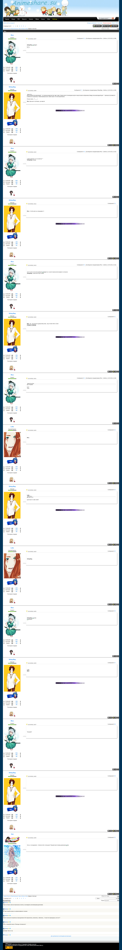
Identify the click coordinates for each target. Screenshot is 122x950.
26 (115, 611)
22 (84, 378)
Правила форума (107, 23)
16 (84, 38)
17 (81, 90)
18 (84, 151)
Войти (5, 23)
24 (115, 489)
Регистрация (11, 23)
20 (84, 264)
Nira (27, 28)
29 (115, 776)
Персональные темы (16, 28)
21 (115, 316)
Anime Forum (7, 28)
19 (115, 203)
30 (115, 837)
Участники (99, 23)
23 (115, 430)
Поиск (113, 23)
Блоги (23, 28)
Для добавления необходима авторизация (61, 936)
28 (115, 724)
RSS (117, 23)
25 (115, 551)
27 (115, 662)
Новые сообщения (92, 23)
